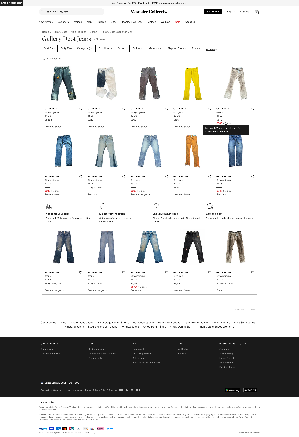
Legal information (74, 390)
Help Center (182, 349)
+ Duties (227, 123)
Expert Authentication (112, 214)
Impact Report (226, 358)
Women (78, 22)
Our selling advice (141, 353)
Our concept (47, 349)
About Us (190, 22)
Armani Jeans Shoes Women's (215, 327)
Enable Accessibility (11, 3)
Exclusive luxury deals (165, 214)
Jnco (63, 323)
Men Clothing (78, 32)
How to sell (138, 349)
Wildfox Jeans (130, 327)
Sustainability (226, 353)
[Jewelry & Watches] (145, 22)
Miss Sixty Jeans (244, 323)
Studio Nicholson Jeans (102, 327)
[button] (257, 12)
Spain (87, 433)
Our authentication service (102, 353)
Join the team (226, 362)
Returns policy (96, 358)
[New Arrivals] (55, 22)
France (42, 433)
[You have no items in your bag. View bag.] (257, 12)
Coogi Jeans (48, 323)
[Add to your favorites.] (81, 109)
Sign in (231, 11)
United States (67, 433)
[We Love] (173, 22)
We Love (165, 22)
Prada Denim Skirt (181, 327)
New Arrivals (46, 22)
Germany (79, 433)
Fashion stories (227, 367)
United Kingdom (53, 433)
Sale (177, 22)
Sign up (244, 11)
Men (89, 22)
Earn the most (214, 214)
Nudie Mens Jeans (81, 323)
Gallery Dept (59, 32)
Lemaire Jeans (221, 323)
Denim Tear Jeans (169, 323)
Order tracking (96, 349)
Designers (63, 22)
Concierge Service (50, 353)
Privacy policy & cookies (105, 390)
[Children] (108, 22)
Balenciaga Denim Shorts (113, 323)
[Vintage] (158, 22)
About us (224, 349)
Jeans (93, 32)
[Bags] (119, 22)
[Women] (84, 22)
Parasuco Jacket (143, 323)
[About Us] (198, 22)
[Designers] (71, 22)
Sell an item (213, 11)
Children (101, 22)
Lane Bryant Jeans (196, 323)
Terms (88, 390)
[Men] (94, 22)
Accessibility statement (52, 390)
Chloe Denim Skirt (154, 327)
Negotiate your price (58, 214)
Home (45, 32)
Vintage (151, 22)
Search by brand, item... (57, 11)
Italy (93, 433)
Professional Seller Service (146, 362)
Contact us (181, 353)
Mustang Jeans (74, 327)
